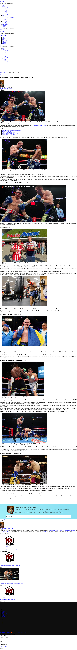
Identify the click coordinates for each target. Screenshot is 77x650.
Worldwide (8, 546)
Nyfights (1, 72)
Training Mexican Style (6, 131)
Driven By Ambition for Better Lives (8, 132)
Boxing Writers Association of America (55, 530)
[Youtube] (6, 516)
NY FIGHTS (2, 1)
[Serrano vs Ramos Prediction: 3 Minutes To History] (9, 561)
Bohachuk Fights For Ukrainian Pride (9, 134)
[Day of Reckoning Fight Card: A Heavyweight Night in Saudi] (9, 545)
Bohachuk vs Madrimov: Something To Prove (10, 133)
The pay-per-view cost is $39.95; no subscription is (41, 501)
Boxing (1, 597)
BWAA (36, 512)
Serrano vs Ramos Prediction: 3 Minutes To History (10, 565)
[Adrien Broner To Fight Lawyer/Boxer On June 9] (9, 596)
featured (5, 519)
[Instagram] (9, 516)
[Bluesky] (11, 516)
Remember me (4, 644)
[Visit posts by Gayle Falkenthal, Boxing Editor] (2, 86)
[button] (3, 29)
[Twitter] (8, 516)
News (5, 72)
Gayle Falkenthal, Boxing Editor (6, 88)
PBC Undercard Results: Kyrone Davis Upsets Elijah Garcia (11, 583)
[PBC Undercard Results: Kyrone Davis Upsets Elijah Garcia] (9, 579)
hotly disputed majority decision (40, 125)
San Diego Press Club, (47, 511)
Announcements (3, 546)
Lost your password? (3, 646)
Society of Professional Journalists (34, 511)
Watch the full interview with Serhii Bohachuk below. (11, 130)
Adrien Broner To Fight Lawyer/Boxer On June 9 (9, 599)
